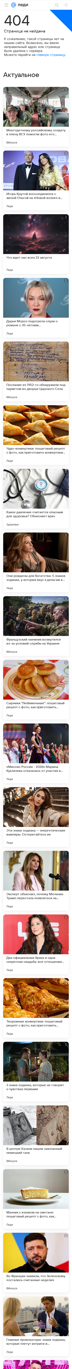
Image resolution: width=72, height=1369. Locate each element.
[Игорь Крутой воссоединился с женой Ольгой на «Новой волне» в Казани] (36, 180)
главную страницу (50, 55)
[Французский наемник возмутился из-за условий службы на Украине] (36, 626)
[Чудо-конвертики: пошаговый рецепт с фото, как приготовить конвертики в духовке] (36, 435)
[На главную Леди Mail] (22, 5)
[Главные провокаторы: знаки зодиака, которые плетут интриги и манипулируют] (36, 1326)
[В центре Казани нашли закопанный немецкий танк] (36, 1135)
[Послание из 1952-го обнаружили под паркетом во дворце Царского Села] (36, 371)
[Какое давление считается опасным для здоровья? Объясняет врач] (36, 499)
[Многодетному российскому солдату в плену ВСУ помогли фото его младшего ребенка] (36, 117)
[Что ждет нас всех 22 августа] (36, 244)
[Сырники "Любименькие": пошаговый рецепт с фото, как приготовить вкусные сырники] (36, 690)
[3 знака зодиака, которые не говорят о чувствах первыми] (36, 1071)
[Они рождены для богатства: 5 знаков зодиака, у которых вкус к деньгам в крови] (36, 562)
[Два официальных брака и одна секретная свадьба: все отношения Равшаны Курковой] (36, 944)
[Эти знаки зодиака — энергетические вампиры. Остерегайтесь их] (36, 817)
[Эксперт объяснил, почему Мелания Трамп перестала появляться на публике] (36, 880)
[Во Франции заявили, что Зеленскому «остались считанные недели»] (36, 1262)
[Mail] (13, 5)
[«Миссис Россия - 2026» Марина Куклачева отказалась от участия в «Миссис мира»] (36, 753)
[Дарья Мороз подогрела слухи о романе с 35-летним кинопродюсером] (36, 308)
